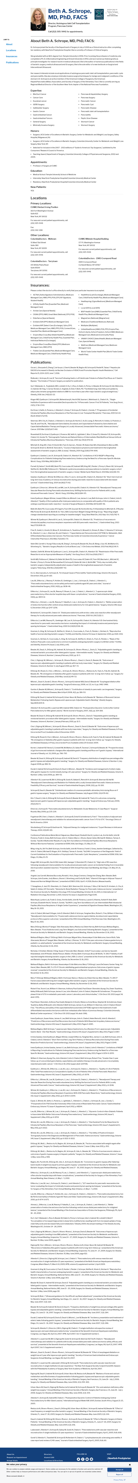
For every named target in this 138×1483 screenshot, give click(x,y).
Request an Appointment (17, 1457)
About (9, 44)
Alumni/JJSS (49, 1457)
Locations (11, 50)
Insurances (11, 56)
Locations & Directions (53, 1460)
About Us (10, 1454)
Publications (12, 62)
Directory (48, 1454)
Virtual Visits (12, 1460)
